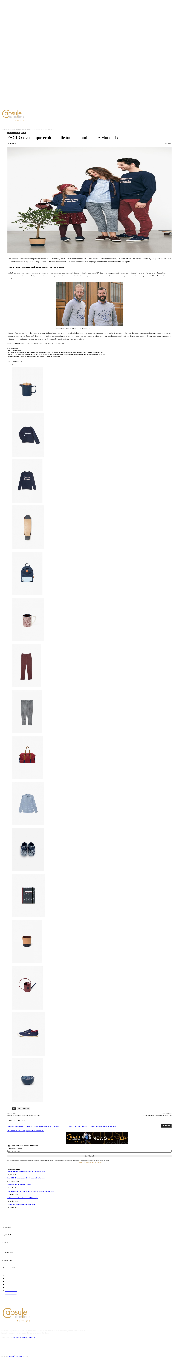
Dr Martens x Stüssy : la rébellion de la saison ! (156, 1115)
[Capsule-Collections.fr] (23, 115)
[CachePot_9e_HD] (27, 963)
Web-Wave (18, 1356)
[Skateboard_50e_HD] (28, 548)
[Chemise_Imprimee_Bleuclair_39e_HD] (28, 825)
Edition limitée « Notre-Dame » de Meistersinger (22, 1198)
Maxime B (13, 143)
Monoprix (26, 1108)
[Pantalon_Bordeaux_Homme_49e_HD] (26, 687)
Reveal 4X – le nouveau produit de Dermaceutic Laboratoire (26, 1178)
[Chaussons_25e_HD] (28, 871)
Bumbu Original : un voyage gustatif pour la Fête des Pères (26, 1171)
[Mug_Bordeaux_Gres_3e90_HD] (28, 641)
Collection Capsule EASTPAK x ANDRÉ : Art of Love (17, 1231)
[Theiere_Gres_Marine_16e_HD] (27, 410)
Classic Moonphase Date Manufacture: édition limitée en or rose (20, 1239)
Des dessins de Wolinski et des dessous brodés (23, 1115)
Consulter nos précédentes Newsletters (89, 1162)
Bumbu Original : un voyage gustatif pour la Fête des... (17, 1224)
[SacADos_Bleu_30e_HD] (27, 595)
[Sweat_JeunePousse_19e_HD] (28, 456)
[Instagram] (18, 106)
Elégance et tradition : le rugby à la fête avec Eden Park (25, 1131)
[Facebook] (15, 106)
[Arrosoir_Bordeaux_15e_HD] (27, 1009)
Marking (11, 1356)
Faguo (19, 1108)
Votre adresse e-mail (14, 1149)
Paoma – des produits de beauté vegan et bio (21, 1204)
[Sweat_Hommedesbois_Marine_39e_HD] (27, 502)
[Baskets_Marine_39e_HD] (28, 1055)
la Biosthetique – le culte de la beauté (19, 1184)
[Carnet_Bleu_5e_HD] (28, 917)
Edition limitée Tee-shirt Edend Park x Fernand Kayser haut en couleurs (92, 1126)
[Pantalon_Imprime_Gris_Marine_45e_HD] (27, 733)
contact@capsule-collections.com (24, 1337)
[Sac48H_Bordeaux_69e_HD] (27, 779)
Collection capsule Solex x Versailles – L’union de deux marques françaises (33, 1126)
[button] (99, 124)
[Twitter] (20, 106)
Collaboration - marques (8, 129)
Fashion (23, 132)
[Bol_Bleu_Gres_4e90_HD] (27, 1101)
